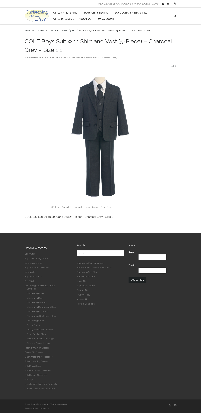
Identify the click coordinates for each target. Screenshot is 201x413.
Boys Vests (30, 272)
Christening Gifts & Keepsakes (41, 316)
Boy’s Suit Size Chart (86, 276)
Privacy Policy (83, 295)
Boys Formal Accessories (37, 267)
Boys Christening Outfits (36, 258)
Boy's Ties (31, 289)
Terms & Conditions (86, 304)
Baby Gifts (30, 254)
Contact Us (82, 290)
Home (28, 30)
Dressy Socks (33, 325)
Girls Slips (29, 379)
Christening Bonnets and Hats (41, 307)
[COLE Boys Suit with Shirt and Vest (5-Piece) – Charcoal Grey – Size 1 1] (100, 135)
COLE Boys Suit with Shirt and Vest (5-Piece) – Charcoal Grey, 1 (86, 58)
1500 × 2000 (45, 58)
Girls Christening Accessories (39, 357)
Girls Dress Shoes (33, 366)
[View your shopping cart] (174, 4)
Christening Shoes (35, 320)
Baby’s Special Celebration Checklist (94, 267)
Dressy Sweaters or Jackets (40, 329)
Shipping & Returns (86, 285)
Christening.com (40, 404)
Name (131, 252)
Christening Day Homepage (90, 263)
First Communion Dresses (37, 348)
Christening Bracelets (37, 311)
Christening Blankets (37, 302)
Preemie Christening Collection (40, 388)
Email (132, 265)
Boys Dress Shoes (33, 263)
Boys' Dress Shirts (33, 276)
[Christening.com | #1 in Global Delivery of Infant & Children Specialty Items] (37, 15)
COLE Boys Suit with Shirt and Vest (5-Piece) (55, 30)
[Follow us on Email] (168, 3)
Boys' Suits (30, 281)
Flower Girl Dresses (34, 352)
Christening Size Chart (87, 272)
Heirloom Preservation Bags (40, 338)
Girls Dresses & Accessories (38, 370)
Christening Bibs (34, 298)
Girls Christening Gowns (36, 361)
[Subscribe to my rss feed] (163, 3)
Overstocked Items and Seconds (41, 384)
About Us (81, 281)
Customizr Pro (43, 408)
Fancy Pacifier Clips (36, 334)
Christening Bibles (35, 293)
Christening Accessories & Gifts (40, 285)
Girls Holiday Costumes (36, 375)
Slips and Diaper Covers (38, 343)
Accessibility (83, 299)
